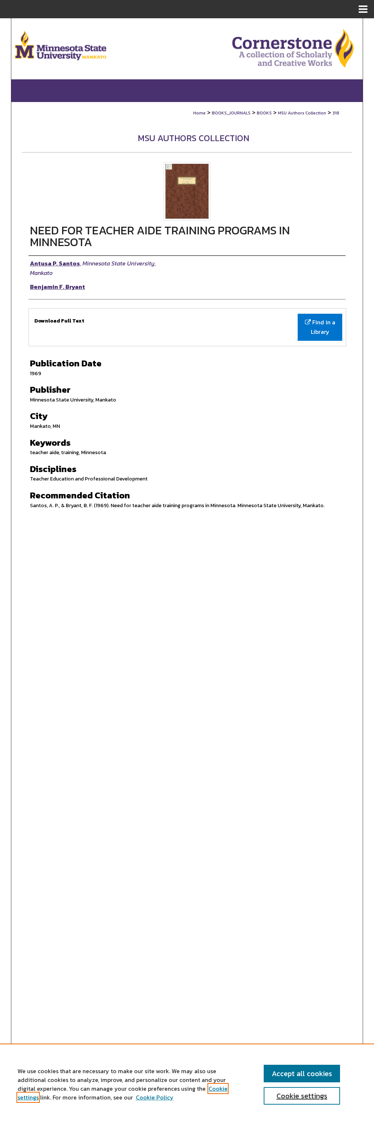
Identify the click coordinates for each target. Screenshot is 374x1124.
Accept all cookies (302, 1073)
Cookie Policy (154, 1097)
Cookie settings (301, 1095)
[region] (187, 1084)
